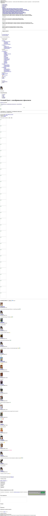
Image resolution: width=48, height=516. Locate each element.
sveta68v (1, 337)
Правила (8, 515)
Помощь (1, 514)
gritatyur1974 (2, 306)
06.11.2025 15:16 (3, 338)
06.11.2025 (6, 115)
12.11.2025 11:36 (3, 432)
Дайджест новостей (5, 31)
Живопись (2, 102)
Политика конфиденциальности (25, 515)
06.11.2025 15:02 (3, 330)
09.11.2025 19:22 (3, 409)
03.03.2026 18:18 (3, 464)
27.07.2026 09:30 (3, 471)
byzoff (1, 408)
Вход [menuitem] (3, 35)
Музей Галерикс (4, 39)
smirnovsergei (2, 361)
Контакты (9, 514)
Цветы (4, 116)
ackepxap (1, 463)
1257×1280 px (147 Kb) (9, 114)
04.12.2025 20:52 (3, 448)
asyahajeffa (2, 439)
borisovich (2, 384)
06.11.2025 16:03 (3, 354)
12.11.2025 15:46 (3, 440)
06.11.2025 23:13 (3, 377)
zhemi (1, 447)
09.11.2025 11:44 (3, 400)
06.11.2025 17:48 (3, 362)
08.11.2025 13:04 (3, 393)
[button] (4, 4)
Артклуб (5, 49)
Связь (3, 96)
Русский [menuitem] (3, 34)
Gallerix (4, 511)
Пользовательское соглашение (15, 515)
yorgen (1, 416)
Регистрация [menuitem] (6, 35)
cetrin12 (1, 392)
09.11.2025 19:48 (3, 417)
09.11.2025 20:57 (3, 425)
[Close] (0, 488)
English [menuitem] (6, 34)
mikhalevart (2, 322)
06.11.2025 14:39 (3, 323)
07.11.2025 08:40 (3, 385)
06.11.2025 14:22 (3, 315)
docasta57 (2, 353)
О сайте (6, 514)
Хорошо (42, 492)
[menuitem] (8, 34)
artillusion (2, 424)
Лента (3, 95)
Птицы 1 (5, 480)
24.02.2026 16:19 (3, 456)
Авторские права (33, 515)
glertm (1, 376)
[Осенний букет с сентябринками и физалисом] (11, 104)
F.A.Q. (4, 514)
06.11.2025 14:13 (3, 307)
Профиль (3, 94)
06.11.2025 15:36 (3, 346)
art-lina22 (1, 314)
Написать (10, 300)
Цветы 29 (2, 480)
